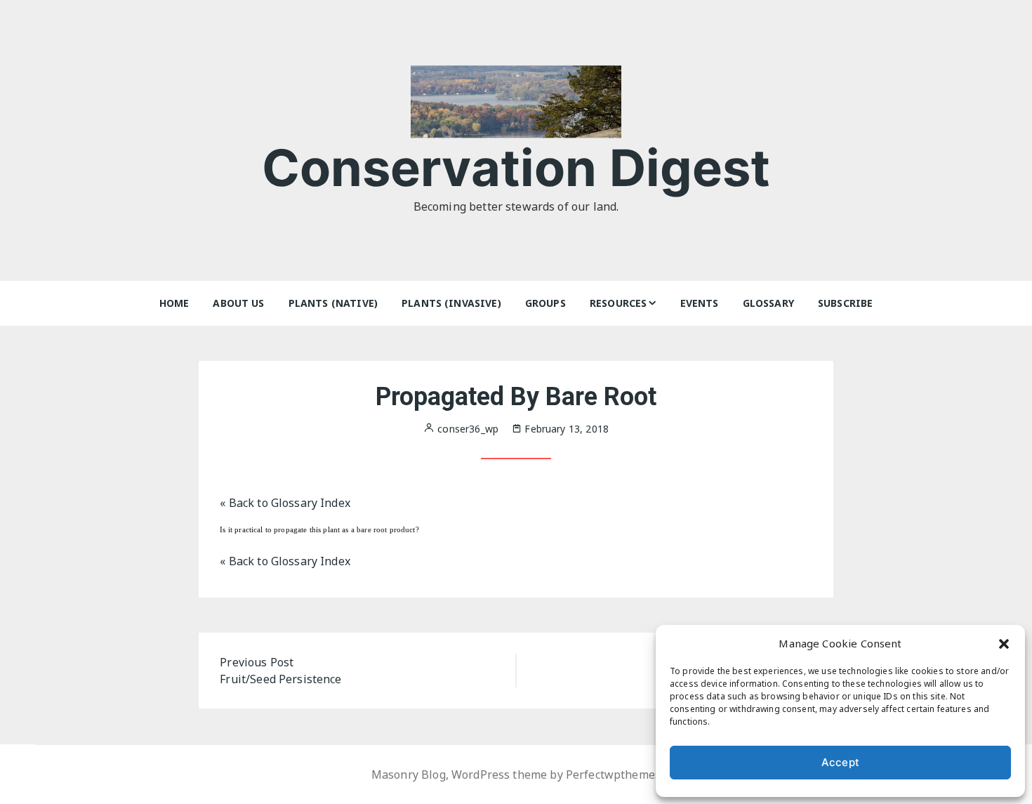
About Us (238, 303)
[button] (1004, 643)
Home (174, 303)
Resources (618, 303)
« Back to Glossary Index (285, 502)
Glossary (768, 303)
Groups (545, 303)
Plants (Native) (333, 303)
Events (699, 303)
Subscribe (845, 303)
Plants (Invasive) (451, 303)
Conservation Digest (516, 167)
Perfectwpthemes (613, 774)
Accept (840, 762)
